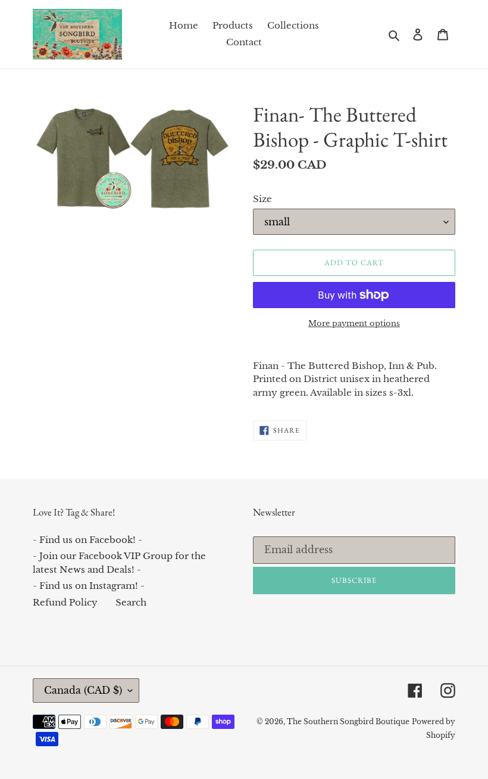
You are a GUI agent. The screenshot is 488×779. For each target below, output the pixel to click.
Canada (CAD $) (83, 690)
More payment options (354, 323)
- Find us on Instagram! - (89, 585)
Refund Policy (65, 602)
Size (262, 198)
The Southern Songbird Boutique (348, 721)
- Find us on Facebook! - (87, 539)
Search (130, 602)
